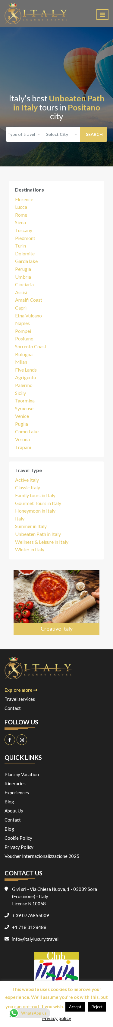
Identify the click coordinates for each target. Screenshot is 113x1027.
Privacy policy (56, 1018)
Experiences (17, 792)
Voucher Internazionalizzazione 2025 (42, 856)
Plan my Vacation (22, 774)
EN (85, 14)
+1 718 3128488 (29, 927)
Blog (9, 801)
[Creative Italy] (56, 602)
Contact (13, 708)
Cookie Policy (18, 838)
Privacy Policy (19, 847)
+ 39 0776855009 (30, 915)
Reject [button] (97, 1006)
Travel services (20, 699)
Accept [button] (75, 1006)
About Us (14, 810)
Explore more (19, 690)
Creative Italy (57, 628)
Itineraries (15, 783)
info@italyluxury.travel (35, 939)
